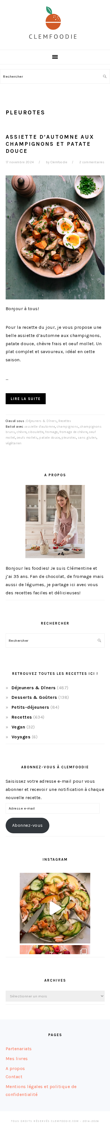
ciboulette (35, 432)
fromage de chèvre (74, 432)
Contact (14, 1076)
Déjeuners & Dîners (41, 421)
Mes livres (17, 1058)
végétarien (14, 443)
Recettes (64, 421)
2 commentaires (91, 162)
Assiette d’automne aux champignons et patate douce (50, 144)
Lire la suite (26, 399)
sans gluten (87, 438)
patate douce (49, 438)
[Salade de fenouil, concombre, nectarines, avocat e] (55, 908)
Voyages (21, 737)
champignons (67, 427)
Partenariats (19, 1048)
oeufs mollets (27, 438)
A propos (15, 1068)
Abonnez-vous (27, 825)
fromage (51, 432)
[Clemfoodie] (55, 43)
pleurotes (68, 438)
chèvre (22, 432)
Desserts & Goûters (34, 697)
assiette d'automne (40, 427)
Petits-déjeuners (30, 707)
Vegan (18, 727)
